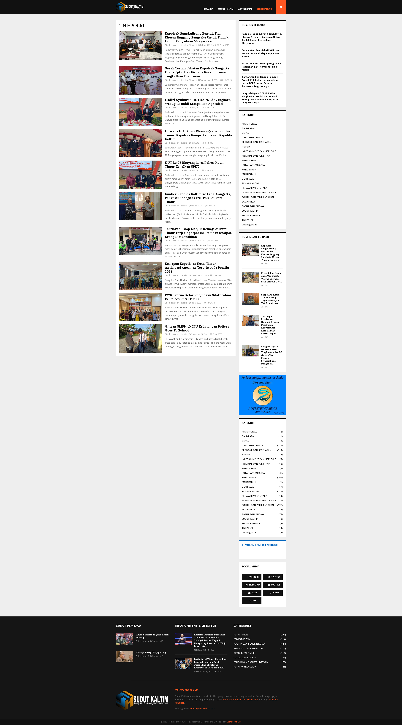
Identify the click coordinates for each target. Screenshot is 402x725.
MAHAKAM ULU (250, 174)
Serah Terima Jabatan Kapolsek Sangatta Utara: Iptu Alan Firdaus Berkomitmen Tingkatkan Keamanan (197, 72)
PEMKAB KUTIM (250, 183)
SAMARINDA (248, 201)
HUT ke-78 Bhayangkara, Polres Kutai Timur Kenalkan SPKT (194, 164)
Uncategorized (249, 224)
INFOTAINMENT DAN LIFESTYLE (259, 151)
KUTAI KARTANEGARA (253, 164)
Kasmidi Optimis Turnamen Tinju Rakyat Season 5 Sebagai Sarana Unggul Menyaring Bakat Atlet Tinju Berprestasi (210, 640)
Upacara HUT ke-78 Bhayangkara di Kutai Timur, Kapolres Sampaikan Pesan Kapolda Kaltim (198, 135)
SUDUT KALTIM (226, 9)
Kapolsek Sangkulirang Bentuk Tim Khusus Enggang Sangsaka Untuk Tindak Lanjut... (270, 252)
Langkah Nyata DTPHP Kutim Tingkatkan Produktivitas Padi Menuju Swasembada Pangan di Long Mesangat (260, 98)
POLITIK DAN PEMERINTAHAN (258, 197)
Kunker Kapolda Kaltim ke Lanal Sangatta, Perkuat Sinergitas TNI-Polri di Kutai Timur (198, 198)
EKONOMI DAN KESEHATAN (256, 141)
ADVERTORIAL (245, 9)
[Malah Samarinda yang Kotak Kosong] (124, 639)
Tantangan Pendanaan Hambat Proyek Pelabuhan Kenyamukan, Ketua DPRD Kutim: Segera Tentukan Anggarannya (260, 81)
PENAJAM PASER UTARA (254, 187)
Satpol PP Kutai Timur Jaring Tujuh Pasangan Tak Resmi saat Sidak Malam (261, 66)
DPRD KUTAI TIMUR (252, 137)
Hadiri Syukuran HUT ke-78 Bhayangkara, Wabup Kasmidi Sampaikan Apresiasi (198, 102)
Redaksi (184, 107)
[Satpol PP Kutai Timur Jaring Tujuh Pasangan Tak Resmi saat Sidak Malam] (250, 299)
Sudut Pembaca (128, 625)
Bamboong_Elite (234, 721)
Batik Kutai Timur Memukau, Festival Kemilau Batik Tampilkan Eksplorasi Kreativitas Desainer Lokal (210, 663)
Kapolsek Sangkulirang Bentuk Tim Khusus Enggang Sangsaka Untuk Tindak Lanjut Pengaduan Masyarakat (196, 37)
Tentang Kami (186, 690)
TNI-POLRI (247, 220)
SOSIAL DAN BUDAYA (253, 206)
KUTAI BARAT (249, 160)
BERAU (245, 132)
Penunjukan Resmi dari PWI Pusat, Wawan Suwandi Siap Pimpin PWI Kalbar (261, 53)
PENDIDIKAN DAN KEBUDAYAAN (259, 192)
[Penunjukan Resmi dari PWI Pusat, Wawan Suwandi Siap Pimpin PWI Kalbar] (250, 277)
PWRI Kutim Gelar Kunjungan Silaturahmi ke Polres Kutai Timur (198, 297)
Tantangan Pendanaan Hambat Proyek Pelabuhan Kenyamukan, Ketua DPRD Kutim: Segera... (270, 325)
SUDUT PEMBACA (251, 215)
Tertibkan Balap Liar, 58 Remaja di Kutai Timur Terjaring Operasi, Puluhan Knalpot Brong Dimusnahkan (198, 233)
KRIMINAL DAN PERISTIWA (256, 155)
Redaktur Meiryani (189, 45)
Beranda (208, 9)
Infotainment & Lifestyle (195, 625)
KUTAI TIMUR (249, 169)
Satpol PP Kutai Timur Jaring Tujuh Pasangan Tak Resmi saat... (270, 299)
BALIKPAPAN (248, 128)
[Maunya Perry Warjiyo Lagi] (124, 656)
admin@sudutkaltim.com (202, 708)
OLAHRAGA (248, 178)
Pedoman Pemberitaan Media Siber (241, 699)
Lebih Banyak (264, 9)
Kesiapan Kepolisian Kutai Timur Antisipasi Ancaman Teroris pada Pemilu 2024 (197, 267)
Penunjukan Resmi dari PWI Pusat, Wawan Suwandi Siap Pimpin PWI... (271, 277)
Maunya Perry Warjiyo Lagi (151, 652)
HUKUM (246, 146)
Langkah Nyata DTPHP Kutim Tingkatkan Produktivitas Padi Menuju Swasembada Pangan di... (272, 355)
